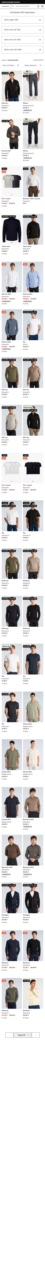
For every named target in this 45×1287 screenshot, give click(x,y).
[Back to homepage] (5, 6)
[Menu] (42, 6)
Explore (4, 60)
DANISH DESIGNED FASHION (11, 2)
